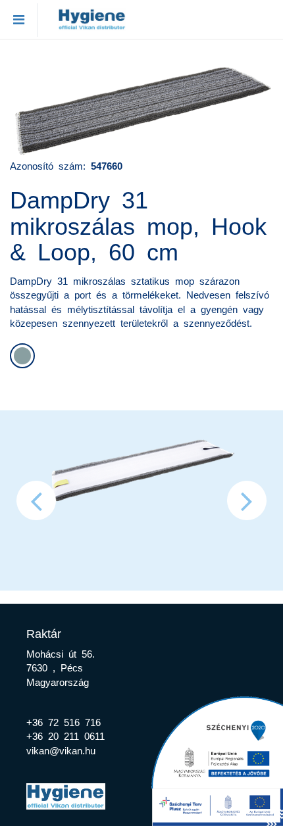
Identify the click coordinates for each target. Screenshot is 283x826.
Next (247, 500)
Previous (36, 500)
